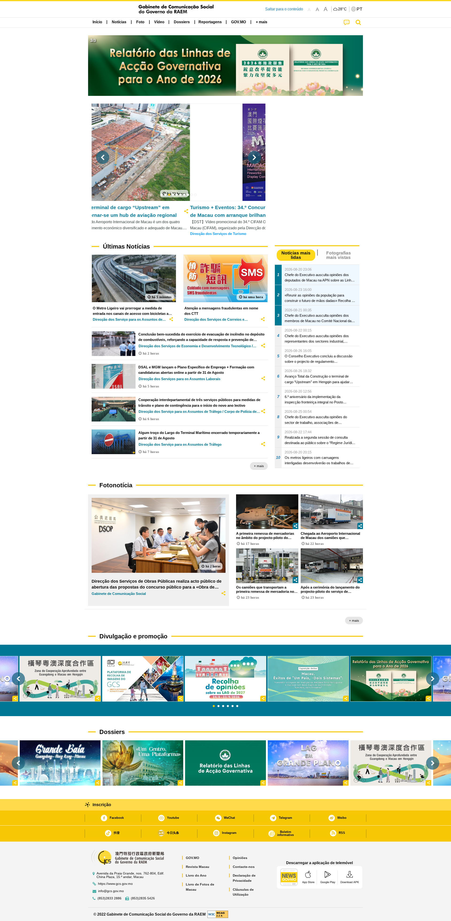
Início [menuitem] (97, 22)
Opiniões (240, 858)
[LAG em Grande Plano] (308, 763)
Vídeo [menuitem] (159, 22)
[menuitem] (119, 22)
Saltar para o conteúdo (284, 9)
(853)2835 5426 (143, 898)
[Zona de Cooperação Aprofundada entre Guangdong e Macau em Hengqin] (391, 763)
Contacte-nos (244, 867)
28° (342, 9)
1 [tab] (213, 706)
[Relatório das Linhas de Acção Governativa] (225, 763)
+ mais (259, 466)
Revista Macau (197, 867)
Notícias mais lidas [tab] (296, 255)
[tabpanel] (225, 679)
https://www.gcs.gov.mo (115, 884)
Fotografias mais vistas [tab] (338, 255)
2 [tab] (218, 706)
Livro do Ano (196, 875)
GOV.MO (192, 858)
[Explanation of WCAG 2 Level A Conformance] (217, 914)
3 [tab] (223, 706)
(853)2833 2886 (109, 898)
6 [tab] (237, 706)
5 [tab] (232, 706)
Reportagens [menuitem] (210, 22)
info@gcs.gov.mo (111, 891)
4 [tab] (228, 706)
